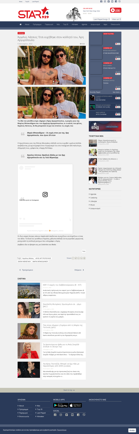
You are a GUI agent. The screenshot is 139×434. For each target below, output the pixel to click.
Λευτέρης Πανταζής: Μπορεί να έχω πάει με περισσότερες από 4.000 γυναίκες (61, 364)
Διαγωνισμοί (95, 24)
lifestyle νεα (34, 244)
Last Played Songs (101, 19)
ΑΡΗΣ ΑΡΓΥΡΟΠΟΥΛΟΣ (43, 258)
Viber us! (115, 19)
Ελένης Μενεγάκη (43, 143)
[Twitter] (75, 258)
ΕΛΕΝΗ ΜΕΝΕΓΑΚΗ (24, 261)
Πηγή (83, 251)
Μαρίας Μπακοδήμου (27, 123)
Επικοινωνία (115, 24)
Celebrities (44, 244)
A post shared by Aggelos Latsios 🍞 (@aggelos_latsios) (45, 230)
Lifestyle (21, 33)
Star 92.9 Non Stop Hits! (91, 11)
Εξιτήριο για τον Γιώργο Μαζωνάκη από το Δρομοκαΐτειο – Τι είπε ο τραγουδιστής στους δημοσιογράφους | (109, 179)
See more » (116, 92)
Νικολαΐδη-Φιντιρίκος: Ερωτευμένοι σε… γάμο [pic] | (62, 305)
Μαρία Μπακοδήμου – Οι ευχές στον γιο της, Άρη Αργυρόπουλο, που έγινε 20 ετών (48, 134)
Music (92, 205)
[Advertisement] (105, 226)
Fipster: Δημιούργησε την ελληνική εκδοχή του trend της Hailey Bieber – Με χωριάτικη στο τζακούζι (109, 169)
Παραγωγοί (49, 24)
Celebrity (93, 198)
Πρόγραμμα (37, 24)
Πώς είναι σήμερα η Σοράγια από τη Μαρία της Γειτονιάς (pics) (63, 326)
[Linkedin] (81, 258)
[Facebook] (73, 258)
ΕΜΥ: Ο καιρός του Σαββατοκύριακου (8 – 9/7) (62, 285)
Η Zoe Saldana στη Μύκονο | (108, 159)
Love (118, 44)
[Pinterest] (84, 258)
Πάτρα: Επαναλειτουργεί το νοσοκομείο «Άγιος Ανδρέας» (108, 141)
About (27, 24)
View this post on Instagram (29, 200)
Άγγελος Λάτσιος (25, 126)
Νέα (58, 24)
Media (53, 244)
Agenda (84, 24)
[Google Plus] (78, 258)
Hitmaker (75, 24)
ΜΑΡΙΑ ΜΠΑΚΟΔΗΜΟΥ (40, 261)
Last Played (35, 1)
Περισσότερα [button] (61, 430)
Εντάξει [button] (132, 430)
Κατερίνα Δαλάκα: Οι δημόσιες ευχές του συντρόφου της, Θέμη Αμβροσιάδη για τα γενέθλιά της (109, 151)
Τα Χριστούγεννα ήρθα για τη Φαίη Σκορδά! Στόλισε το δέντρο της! (61, 345)
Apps (105, 24)
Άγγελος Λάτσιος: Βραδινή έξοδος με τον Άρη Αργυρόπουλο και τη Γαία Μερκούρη (46, 156)
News (20, 1)
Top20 (27, 1)
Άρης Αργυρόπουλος (55, 121)
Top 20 (65, 24)
